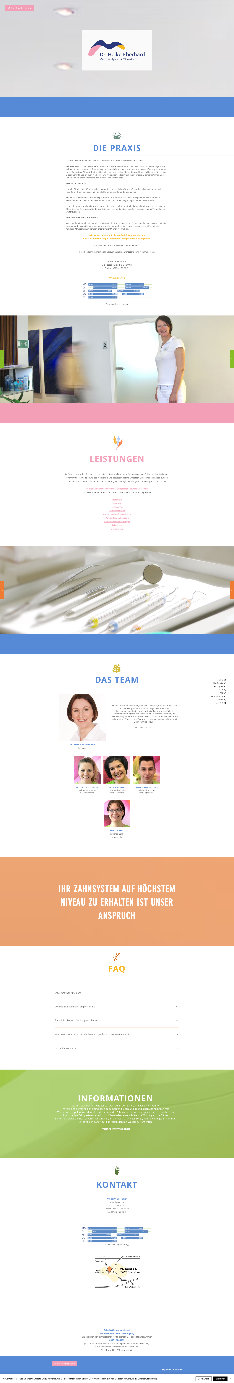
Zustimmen (220, 1378)
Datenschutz (178, 1369)
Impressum (166, 1369)
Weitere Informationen (115, 1128)
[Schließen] (230, 1379)
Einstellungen (203, 1378)
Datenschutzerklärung (147, 1378)
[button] (117, 499)
